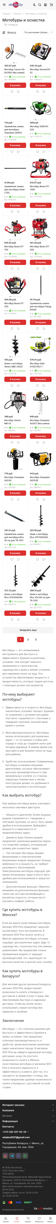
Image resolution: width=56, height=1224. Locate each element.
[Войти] (45, 4)
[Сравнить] (18, 91)
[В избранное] (12, 91)
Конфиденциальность (13, 1209)
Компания (8, 1110)
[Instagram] (5, 1156)
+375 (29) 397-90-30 (14, 1132)
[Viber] (19, 1156)
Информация (10, 1121)
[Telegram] (12, 1156)
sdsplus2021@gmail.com (16, 1137)
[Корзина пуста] (51, 4)
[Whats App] (25, 1156)
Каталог (7, 1115)
